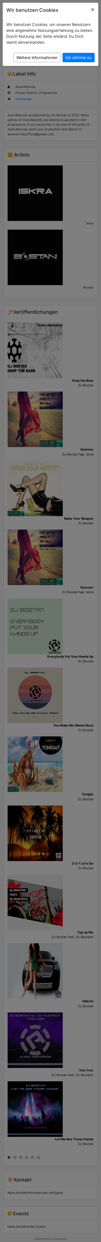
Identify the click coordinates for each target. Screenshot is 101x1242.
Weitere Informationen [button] (36, 57)
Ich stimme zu (78, 57)
